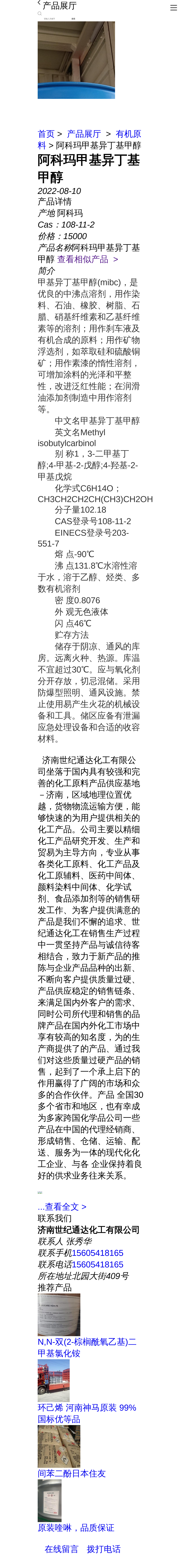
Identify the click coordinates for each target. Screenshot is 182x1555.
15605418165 (97, 1253)
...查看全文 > (62, 1207)
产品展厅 (84, 134)
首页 (46, 134)
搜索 (73, 19)
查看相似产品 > (87, 259)
